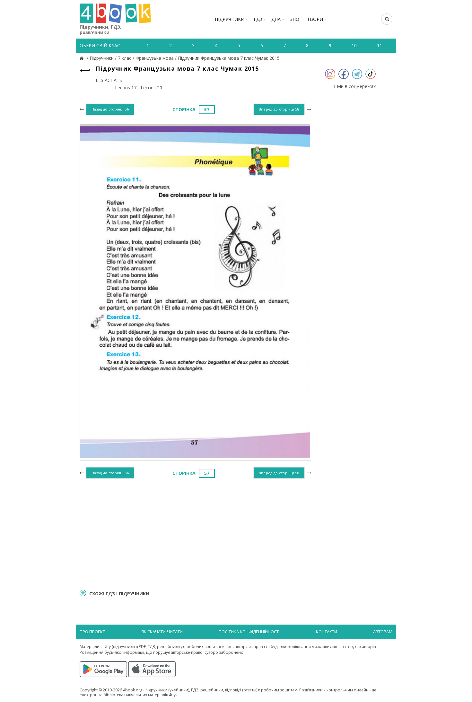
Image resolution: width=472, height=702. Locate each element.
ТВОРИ (315, 19)
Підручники (229, 19)
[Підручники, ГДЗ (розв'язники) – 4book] (82, 58)
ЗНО (294, 19)
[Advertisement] (195, 533)
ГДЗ (258, 19)
